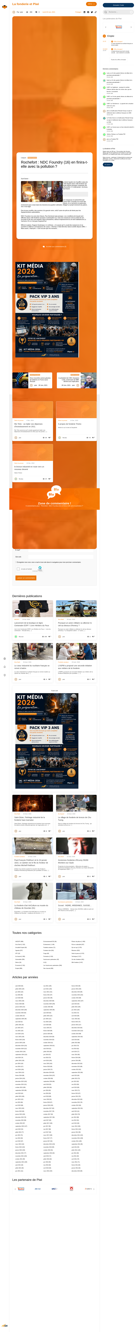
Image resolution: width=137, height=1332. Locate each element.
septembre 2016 (47, 1153)
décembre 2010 (76, 1171)
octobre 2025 (18, 1015)
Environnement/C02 (48, 941)
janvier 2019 (46, 1069)
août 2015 (74, 1004)
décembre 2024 (19, 1045)
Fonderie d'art (47, 950)
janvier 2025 (18, 1042)
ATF (16, 953)
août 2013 (74, 1075)
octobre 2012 (75, 1105)
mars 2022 (18, 1144)
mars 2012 (74, 1126)
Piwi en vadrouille (76, 944)
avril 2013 (74, 1087)
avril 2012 (74, 1123)
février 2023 (18, 1111)
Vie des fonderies (76, 959)
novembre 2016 (47, 1147)
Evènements (46, 944)
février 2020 (46, 1030)
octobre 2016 (46, 1150)
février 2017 (46, 1138)
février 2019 (46, 1066)
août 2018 (46, 1084)
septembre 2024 (19, 1054)
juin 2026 (17, 992)
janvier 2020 (46, 1033)
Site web (18, 557)
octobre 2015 (75, 998)
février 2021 (46, 995)
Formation (46, 956)
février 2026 (18, 1004)
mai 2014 (74, 1048)
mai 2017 (45, 1129)
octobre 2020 (46, 1006)
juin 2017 (45, 1126)
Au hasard (18, 956)
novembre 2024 (19, 1048)
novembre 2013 (76, 1066)
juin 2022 (17, 1135)
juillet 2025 (18, 1024)
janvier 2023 (18, 1114)
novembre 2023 (19, 1084)
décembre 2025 (19, 1009)
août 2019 (46, 1048)
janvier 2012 (75, 1132)
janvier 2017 (46, 1141)
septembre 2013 (76, 1072)
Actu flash (18, 944)
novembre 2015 (76, 995)
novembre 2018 (47, 1075)
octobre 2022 (18, 1123)
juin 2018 (45, 1090)
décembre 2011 (76, 1135)
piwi (108, 110)
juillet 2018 (46, 1087)
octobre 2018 (46, 1078)
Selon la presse (32, 157)
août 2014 (74, 1039)
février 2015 (75, 1021)
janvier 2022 (18, 1150)
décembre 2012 (76, 1099)
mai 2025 (17, 1030)
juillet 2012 (74, 1114)
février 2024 (18, 1075)
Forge (45, 953)
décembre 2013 (76, 1063)
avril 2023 (18, 1105)
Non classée (46, 968)
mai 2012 (74, 1120)
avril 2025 (18, 1033)
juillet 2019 (46, 1051)
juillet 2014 (74, 1042)
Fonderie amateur (48, 947)
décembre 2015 (76, 992)
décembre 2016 (47, 1144)
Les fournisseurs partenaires (51, 965)
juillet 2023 (18, 1096)
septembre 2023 (19, 1090)
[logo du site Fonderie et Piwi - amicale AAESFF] (4, 9)
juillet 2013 (74, 1078)
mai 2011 (74, 1156)
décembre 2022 (19, 1117)
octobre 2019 (46, 1042)
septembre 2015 (76, 1001)
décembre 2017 (47, 1108)
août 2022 (18, 1129)
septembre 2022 (19, 1126)
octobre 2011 (75, 1141)
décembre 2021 (19, 1153)
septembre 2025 (19, 1018)
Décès (17, 962)
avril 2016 (46, 1168)
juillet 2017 (46, 1123)
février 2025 (18, 1039)
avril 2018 (46, 1096)
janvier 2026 (18, 1006)
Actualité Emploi (19, 947)
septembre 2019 (47, 1045)
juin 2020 (45, 1018)
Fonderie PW (121, 134)
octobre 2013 (75, 1069)
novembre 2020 (47, 1004)
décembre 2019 (47, 1036)
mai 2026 (17, 995)
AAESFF (17, 941)
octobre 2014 (75, 1033)
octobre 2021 (18, 1159)
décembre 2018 (47, 1072)
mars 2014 (74, 1054)
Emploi (17, 968)
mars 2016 (46, 1171)
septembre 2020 (47, 1009)
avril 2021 (46, 989)
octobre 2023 (18, 1087)
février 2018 (46, 1102)
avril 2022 (18, 1141)
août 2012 (74, 1111)
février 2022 (18, 1147)
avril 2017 (46, 1132)
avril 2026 (18, 998)
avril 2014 (74, 1051)
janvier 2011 (75, 1168)
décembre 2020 (47, 1001)
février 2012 (75, 1129)
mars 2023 (18, 1108)
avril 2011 (74, 1159)
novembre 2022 (19, 1120)
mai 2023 (17, 1102)
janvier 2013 (75, 1096)
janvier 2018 (46, 1105)
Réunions (74, 950)
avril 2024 (18, 1069)
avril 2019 (46, 1060)
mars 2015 (74, 1018)
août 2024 (18, 1057)
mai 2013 (74, 1084)
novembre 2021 (19, 1156)
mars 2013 (74, 1090)
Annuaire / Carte (118, 5)
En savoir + (108, 164)
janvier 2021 (46, 998)
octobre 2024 (18, 1051)
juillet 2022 (18, 1132)
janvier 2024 (18, 1078)
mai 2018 (45, 1093)
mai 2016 (45, 1165)
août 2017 (46, 1120)
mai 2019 (45, 1057)
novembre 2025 (19, 1012)
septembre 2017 (47, 1117)
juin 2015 (74, 1009)
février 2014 (75, 1057)
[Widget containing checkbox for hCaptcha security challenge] (29, 568)
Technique (74, 956)
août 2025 (18, 1021)
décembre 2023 (19, 1081)
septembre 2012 (76, 1108)
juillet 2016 (46, 1159)
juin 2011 (74, 1153)
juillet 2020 (46, 1015)
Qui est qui (74, 947)
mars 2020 (46, 1027)
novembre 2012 (76, 1102)
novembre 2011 (76, 1138)
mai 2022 (17, 1138)
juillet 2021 (18, 1168)
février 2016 (75, 986)
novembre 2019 (47, 1039)
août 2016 (46, 1156)
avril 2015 (74, 1015)
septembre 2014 (76, 1036)
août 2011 (74, 1147)
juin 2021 (17, 1171)
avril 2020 (46, 1024)
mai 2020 (45, 1021)
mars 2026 (18, 1001)
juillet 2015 (74, 1006)
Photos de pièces (76, 941)
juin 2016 (45, 1162)
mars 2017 (46, 1135)
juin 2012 (74, 1117)
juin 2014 (74, 1045)
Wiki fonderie (75, 962)
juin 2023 (17, 1099)
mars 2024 (18, 1072)
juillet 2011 (74, 1150)
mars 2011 (74, 1162)
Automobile (18, 959)
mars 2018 (46, 1099)
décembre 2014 (76, 1027)
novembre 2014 (76, 1030)
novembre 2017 (47, 1111)
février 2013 (75, 1093)
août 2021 (18, 1165)
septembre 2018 (47, 1081)
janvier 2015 (75, 1024)
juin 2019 (45, 1054)
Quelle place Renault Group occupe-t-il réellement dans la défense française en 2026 (120, 120)
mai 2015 (74, 1012)
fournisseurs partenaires (49, 959)
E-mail (17, 550)
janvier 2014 (75, 1060)
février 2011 (75, 1165)
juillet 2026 (18, 989)
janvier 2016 (75, 989)
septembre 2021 (19, 1162)
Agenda (17, 950)
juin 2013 (74, 1081)
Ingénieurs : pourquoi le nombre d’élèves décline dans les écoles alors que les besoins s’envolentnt (119, 89)
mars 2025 (18, 1036)
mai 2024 (17, 1066)
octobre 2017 (46, 1114)
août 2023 (18, 1093)
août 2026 (18, 986)
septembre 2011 (76, 1144)
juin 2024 (17, 1063)
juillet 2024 (18, 1060)
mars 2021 (46, 992)
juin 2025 (17, 1027)
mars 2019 (46, 1063)
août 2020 (46, 1012)
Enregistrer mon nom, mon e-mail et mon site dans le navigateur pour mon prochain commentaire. (49, 562)
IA (44, 962)
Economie (18, 965)
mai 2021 (45, 986)
